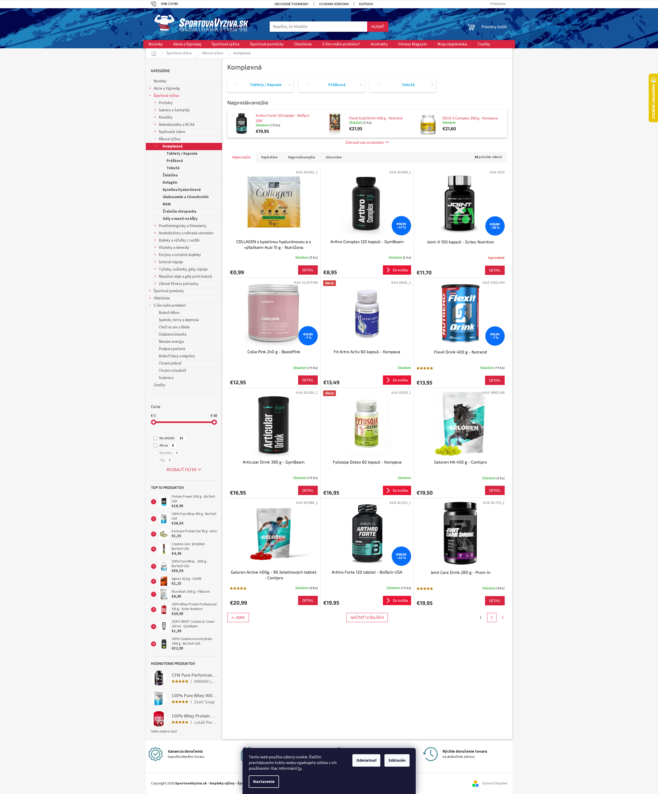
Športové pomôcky (169, 291)
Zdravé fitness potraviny (178, 284)
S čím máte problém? (170, 305)
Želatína (170, 175)
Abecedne (334, 157)
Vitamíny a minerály (174, 247)
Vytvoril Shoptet (494, 783)
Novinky (160, 81)
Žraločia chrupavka (179, 211)
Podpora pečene (172, 349)
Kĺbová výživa (169, 139)
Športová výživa (166, 95)
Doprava (366, 4)
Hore (240, 617)
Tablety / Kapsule (182, 153)
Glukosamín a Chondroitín (186, 197)
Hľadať (377, 26)
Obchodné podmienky (291, 4)
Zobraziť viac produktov (364, 142)
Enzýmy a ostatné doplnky (180, 255)
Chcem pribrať (170, 363)
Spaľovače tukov (172, 132)
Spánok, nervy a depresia (179, 320)
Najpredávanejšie (301, 157)
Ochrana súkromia (334, 4)
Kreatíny (165, 117)
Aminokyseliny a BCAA (177, 124)
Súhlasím (397, 760)
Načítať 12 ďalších (367, 617)
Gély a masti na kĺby (180, 218)
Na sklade (171, 438)
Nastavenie (264, 781)
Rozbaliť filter (181, 470)
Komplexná (173, 146)
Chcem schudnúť (172, 370)
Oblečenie (162, 298)
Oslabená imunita (172, 334)
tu (299, 768)
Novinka (169, 453)
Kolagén (170, 182)
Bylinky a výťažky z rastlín (179, 240)
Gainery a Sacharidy (174, 110)
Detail (308, 270)
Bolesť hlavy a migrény (177, 356)
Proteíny (166, 103)
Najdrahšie (269, 157)
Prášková (175, 161)
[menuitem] (155, 44)
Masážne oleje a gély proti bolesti (185, 276)
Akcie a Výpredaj (167, 88)
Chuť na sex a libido (174, 327)
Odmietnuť (366, 760)
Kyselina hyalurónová (182, 189)
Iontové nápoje (171, 262)
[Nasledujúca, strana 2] (491, 617)
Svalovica (166, 378)
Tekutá (173, 168)
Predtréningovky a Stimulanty (183, 226)
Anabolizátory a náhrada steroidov (186, 233)
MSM (167, 204)
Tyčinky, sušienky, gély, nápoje (183, 269)
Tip (165, 460)
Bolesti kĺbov (169, 312)
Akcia (167, 445)
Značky (159, 385)
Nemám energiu (171, 341)
